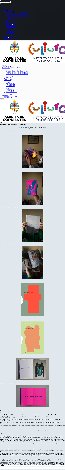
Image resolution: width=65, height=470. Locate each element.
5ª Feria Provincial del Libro (10, 91)
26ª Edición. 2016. (8, 77)
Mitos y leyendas (6, 93)
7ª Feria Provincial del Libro (10, 89)
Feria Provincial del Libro (8, 82)
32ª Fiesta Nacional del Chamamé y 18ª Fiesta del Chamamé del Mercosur (17, 72)
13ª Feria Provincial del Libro (10, 84)
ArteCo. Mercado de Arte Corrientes (9, 81)
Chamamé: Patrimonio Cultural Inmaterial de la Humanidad (11, 67)
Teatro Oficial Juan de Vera (8, 97)
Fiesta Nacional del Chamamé (6, 66)
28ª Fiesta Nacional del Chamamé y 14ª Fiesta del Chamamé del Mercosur (17, 75)
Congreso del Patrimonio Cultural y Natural (10, 92)
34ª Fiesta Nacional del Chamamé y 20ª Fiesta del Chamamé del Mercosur (17, 70)
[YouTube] (3, 465)
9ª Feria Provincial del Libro (10, 87)
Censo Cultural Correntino (6, 68)
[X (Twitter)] (1, 465)
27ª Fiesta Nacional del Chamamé (11, 76)
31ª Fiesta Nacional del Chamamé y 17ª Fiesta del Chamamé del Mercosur (17, 73)
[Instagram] (2, 465)
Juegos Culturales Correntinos (8, 79)
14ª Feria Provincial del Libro (10, 83)
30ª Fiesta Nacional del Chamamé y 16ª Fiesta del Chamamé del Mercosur (17, 74)
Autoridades (4, 65)
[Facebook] (0, 465)
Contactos (3, 64)
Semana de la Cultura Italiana (8, 94)
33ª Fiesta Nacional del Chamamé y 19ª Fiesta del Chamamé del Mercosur (17, 71)
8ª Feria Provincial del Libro (10, 88)
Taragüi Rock (6, 78)
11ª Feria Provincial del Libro (10, 86)
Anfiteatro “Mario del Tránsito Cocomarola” (10, 96)
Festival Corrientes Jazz (7, 80)
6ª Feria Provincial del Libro (10, 90)
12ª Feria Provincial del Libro (10, 85)
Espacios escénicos (5, 95)
